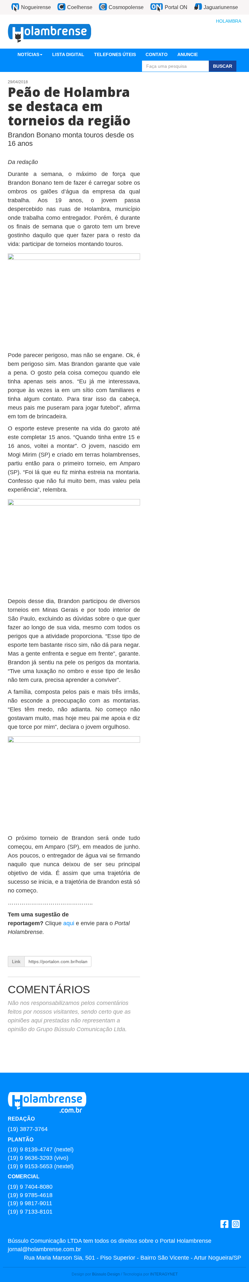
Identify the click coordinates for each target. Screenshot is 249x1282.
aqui (69, 923)
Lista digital (68, 54)
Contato (157, 54)
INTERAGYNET (164, 1274)
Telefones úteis (115, 54)
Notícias (28, 54)
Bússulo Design (106, 1274)
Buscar (222, 66)
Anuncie (187, 54)
